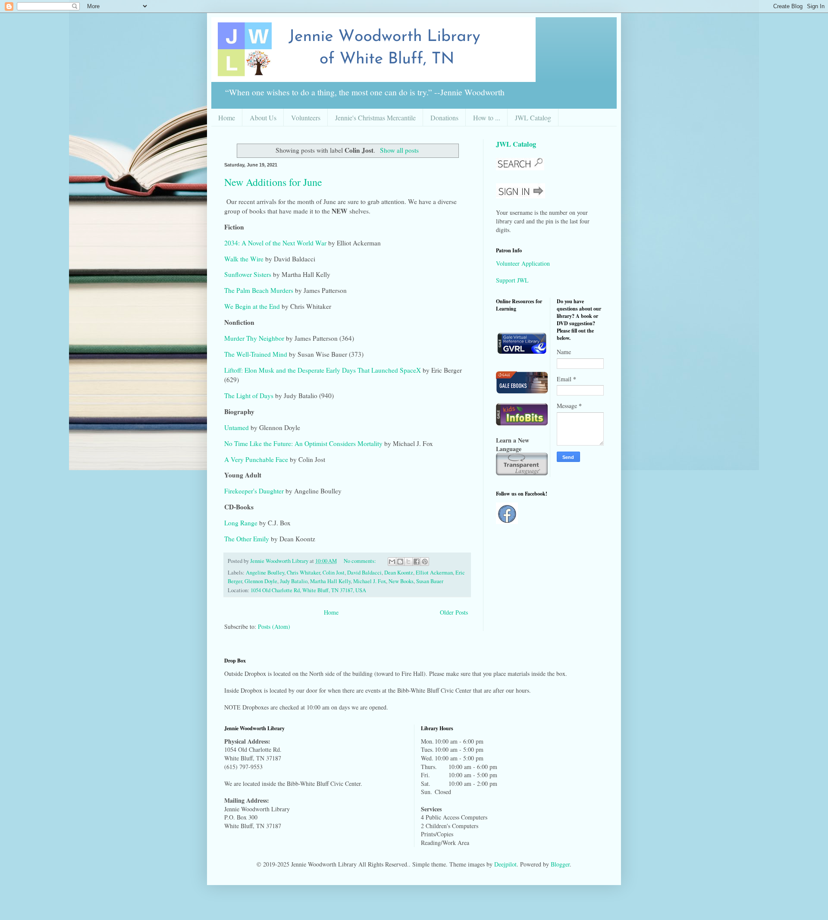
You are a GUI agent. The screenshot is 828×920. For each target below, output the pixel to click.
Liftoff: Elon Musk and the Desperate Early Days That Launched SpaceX (322, 370)
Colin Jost (334, 572)
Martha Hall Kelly (330, 581)
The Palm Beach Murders (258, 290)
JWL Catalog (533, 117)
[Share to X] (408, 561)
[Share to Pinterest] (424, 561)
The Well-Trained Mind (255, 354)
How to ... (486, 117)
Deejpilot (505, 864)
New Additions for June (273, 182)
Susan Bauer (429, 581)
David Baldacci (364, 572)
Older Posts (454, 612)
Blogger (560, 864)
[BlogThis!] (400, 561)
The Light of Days (248, 395)
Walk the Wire (243, 258)
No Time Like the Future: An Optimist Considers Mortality (303, 443)
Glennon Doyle (261, 581)
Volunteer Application (523, 263)
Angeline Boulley (265, 572)
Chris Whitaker (303, 572)
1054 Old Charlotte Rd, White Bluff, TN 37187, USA (308, 590)
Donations (444, 117)
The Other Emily (246, 538)
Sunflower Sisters (247, 274)
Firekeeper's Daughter (254, 491)
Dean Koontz (398, 572)
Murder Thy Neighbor (254, 338)
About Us (263, 117)
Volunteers (305, 117)
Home (226, 117)
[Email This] (392, 561)
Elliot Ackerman (434, 572)
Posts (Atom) (274, 626)
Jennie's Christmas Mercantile (375, 117)
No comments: (360, 561)
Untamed (236, 427)
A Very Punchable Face (256, 459)
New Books (401, 581)
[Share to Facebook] (416, 561)
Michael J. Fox (369, 581)
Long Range (241, 522)
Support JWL (512, 280)
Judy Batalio (293, 581)
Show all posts (399, 150)
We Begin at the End (252, 306)
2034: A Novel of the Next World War (275, 243)
